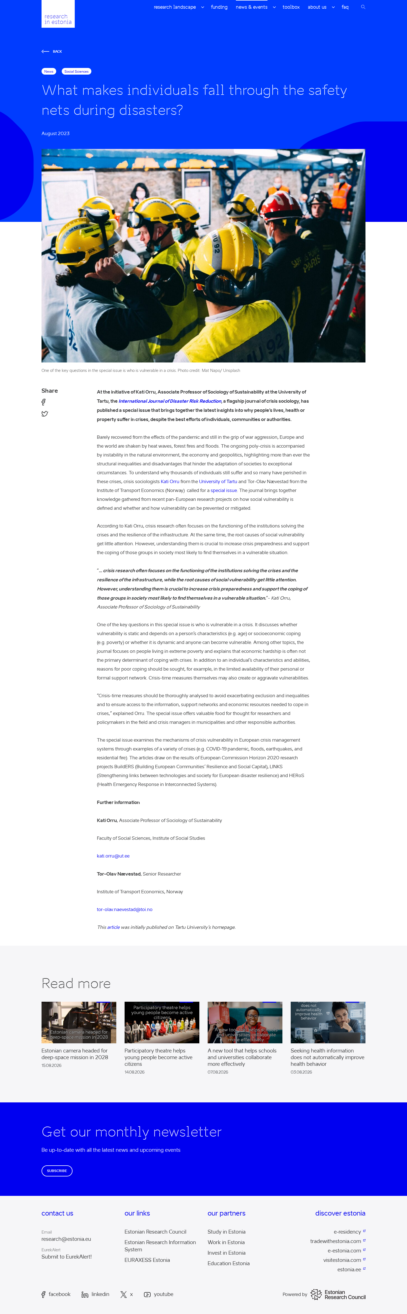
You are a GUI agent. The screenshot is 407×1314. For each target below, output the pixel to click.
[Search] (363, 6)
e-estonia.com (344, 1251)
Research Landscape (175, 7)
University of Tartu (218, 481)
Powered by (295, 1294)
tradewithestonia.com (335, 1241)
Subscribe (57, 1171)
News (48, 71)
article (113, 927)
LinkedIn (100, 1295)
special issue (224, 490)
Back (57, 51)
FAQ (345, 7)
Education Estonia (229, 1263)
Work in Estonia (226, 1242)
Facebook (60, 1294)
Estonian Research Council (155, 1232)
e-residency (347, 1232)
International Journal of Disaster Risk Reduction (170, 401)
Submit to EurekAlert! (67, 1257)
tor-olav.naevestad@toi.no (125, 909)
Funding (219, 7)
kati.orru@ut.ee (113, 856)
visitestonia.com (342, 1260)
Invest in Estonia (227, 1253)
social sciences (77, 71)
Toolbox (291, 7)
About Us (317, 7)
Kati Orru (170, 481)
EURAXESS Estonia (147, 1260)
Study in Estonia (227, 1232)
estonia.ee (349, 1270)
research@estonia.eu (66, 1239)
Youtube (163, 1294)
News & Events (251, 7)
